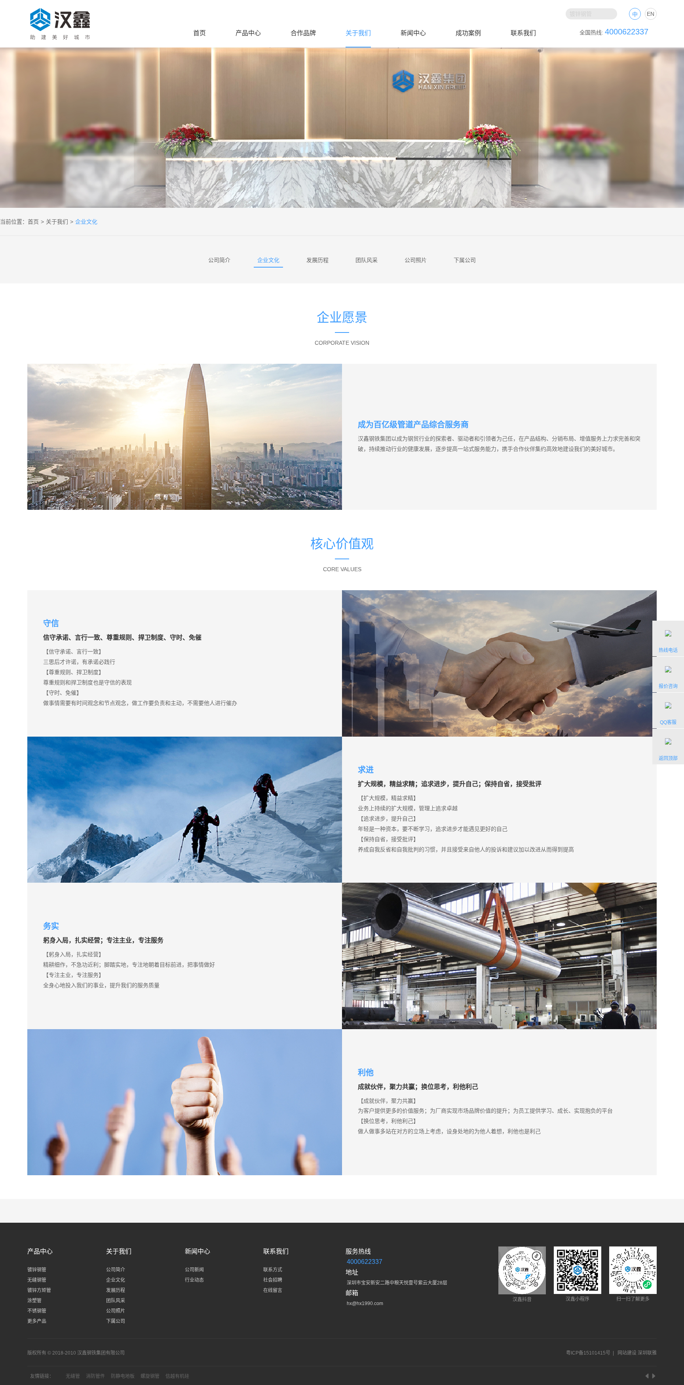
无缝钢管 (36, 1280)
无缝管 (73, 1376)
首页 (199, 33)
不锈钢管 (36, 1311)
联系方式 (272, 1270)
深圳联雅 (647, 1353)
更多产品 (36, 1321)
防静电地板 (123, 1376)
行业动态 (194, 1280)
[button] (647, 1376)
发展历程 (317, 260)
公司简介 (219, 260)
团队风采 (366, 260)
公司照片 (416, 260)
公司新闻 (194, 1270)
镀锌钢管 (36, 1270)
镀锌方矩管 (39, 1290)
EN (650, 14)
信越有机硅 (177, 1376)
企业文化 (268, 260)
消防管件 (95, 1376)
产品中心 (248, 33)
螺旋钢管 (150, 1376)
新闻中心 (413, 33)
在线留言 (272, 1290)
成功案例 (468, 33)
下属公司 (465, 260)
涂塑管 (34, 1300)
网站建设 (627, 1353)
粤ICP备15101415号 (588, 1353)
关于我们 (358, 33)
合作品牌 (303, 33)
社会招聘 (272, 1280)
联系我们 (523, 33)
